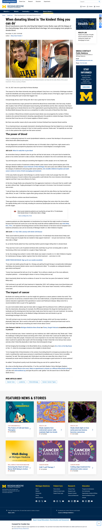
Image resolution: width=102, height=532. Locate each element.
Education (38, 1)
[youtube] (45, 501)
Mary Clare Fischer (16, 36)
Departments (47, 1)
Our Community (86, 491)
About (37, 489)
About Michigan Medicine (9, 1)
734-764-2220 (83, 63)
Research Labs (71, 491)
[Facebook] (100, 15)
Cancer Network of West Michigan (34, 167)
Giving (37, 495)
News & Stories (39, 497)
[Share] (100, 26)
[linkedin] (75, 501)
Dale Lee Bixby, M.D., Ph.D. (25, 215)
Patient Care (22, 1)
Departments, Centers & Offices (89, 493)
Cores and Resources (73, 495)
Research (30, 1)
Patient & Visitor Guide (58, 491)
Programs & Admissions (88, 489)
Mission (16, 11)
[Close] (98, 523)
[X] (100, 18)
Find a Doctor (56, 489)
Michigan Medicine (43, 486)
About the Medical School (88, 495)
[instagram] (39, 501)
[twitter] (42, 501)
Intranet (84, 497)
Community (38, 493)
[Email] (100, 21)
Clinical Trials (71, 489)
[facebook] (36, 501)
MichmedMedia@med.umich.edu (84, 60)
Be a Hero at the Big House (63, 346)
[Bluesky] (100, 24)
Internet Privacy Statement (21, 528)
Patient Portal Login (58, 493)
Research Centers (72, 493)
